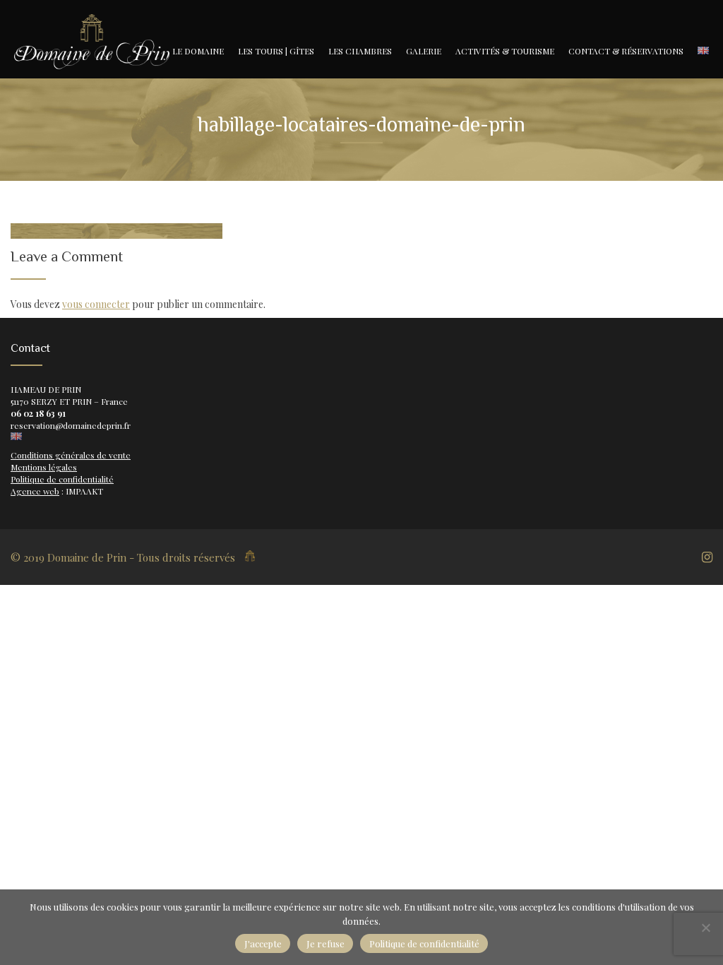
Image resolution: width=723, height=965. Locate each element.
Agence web (35, 491)
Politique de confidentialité (62, 479)
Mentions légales (44, 467)
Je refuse (325, 943)
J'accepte (263, 943)
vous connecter (96, 304)
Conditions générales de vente (71, 455)
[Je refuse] (705, 927)
